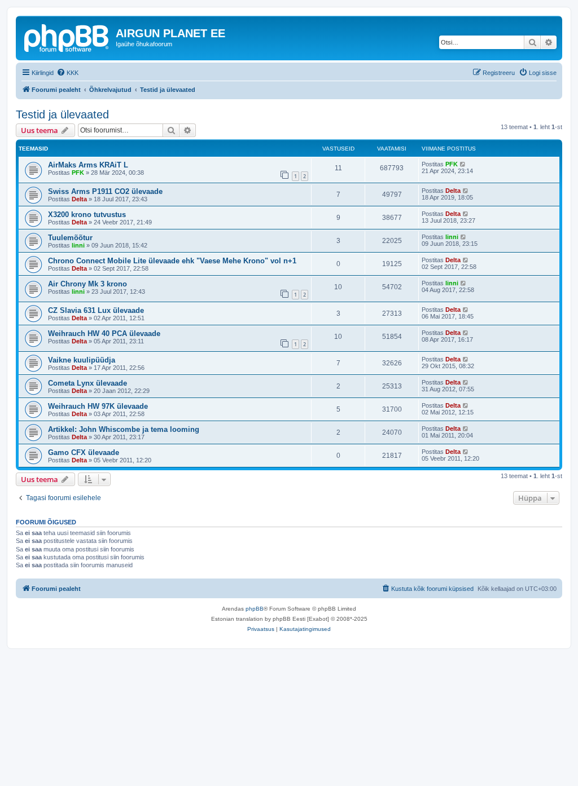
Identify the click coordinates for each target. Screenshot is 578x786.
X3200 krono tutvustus (87, 214)
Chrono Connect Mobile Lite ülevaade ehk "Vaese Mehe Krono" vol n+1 (172, 261)
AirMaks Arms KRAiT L (88, 165)
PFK (78, 172)
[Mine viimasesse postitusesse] (463, 164)
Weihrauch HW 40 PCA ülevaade (104, 333)
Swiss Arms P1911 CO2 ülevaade (105, 191)
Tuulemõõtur (70, 237)
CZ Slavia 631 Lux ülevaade (96, 310)
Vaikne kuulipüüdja (81, 360)
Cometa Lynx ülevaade (87, 383)
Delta (79, 199)
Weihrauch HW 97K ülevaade (98, 406)
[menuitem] (67, 73)
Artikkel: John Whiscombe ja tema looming (123, 429)
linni (78, 245)
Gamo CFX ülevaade (83, 452)
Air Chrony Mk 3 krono (87, 284)
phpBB (255, 609)
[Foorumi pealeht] (67, 37)
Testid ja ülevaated (62, 114)
